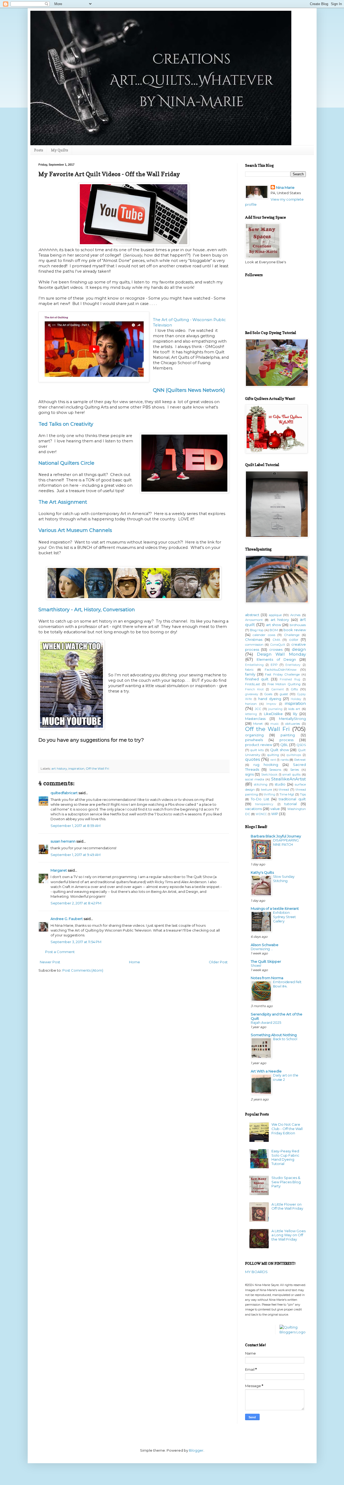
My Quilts (59, 150)
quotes (252, 759)
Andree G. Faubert (67, 918)
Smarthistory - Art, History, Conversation (86, 610)
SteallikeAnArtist (288, 778)
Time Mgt (287, 794)
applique (275, 615)
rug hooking (265, 764)
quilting (273, 755)
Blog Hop (256, 630)
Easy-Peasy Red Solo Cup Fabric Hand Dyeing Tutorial (285, 1157)
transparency (264, 804)
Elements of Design (276, 659)
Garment (277, 689)
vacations (253, 809)
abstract (252, 615)
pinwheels (254, 740)
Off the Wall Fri (97, 768)
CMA (276, 640)
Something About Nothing (274, 1035)
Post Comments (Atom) (82, 970)
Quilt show (279, 750)
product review (258, 744)
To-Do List (260, 799)
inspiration (76, 768)
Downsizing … (262, 949)
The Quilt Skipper (266, 961)
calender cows (264, 635)
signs (249, 774)
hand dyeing (269, 699)
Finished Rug (290, 679)
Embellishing (254, 665)
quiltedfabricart (64, 793)
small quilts (291, 774)
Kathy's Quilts (262, 872)
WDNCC (261, 814)
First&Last (252, 684)
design (299, 649)
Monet (258, 724)
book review (295, 630)
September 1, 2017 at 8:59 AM (76, 825)
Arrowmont (254, 620)
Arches (295, 615)
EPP (274, 665)
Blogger (196, 1450)
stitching (260, 784)
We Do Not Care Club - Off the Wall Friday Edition (287, 1128)
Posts (38, 150)
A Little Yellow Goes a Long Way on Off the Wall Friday (288, 1235)
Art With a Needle (266, 1071)
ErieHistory (292, 665)
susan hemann (63, 841)
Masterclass (255, 718)
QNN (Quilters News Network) (189, 390)
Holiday (296, 699)
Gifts (294, 689)
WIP (274, 814)
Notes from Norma (267, 978)
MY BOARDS (256, 1272)
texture (266, 789)
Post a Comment (60, 952)
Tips (303, 794)
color (293, 639)
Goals (268, 694)
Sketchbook (269, 774)
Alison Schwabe (264, 945)
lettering (251, 714)
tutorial (290, 804)
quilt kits (257, 750)
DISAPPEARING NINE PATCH (286, 842)
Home (134, 962)
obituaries (292, 724)
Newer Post (50, 962)
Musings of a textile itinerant (275, 908)
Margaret (59, 870)
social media (254, 779)
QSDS (301, 745)
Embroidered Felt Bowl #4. (287, 984)
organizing (254, 735)
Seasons (275, 770)
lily (295, 714)
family (250, 674)
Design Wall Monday (281, 654)
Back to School (285, 1039)
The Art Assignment (62, 502)
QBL (284, 744)
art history (59, 768)
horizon (251, 704)
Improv (271, 704)
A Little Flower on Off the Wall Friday (287, 1206)
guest (284, 694)
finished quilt (257, 679)
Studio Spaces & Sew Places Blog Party (286, 1181)
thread (284, 789)
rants (285, 760)
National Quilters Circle (66, 463)
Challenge (291, 635)
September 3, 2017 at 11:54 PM (76, 942)
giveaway (251, 694)
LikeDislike (273, 714)
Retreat (300, 760)
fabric (249, 670)
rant (273, 760)
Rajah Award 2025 (266, 1023)
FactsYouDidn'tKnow (280, 670)
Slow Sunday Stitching (284, 879)
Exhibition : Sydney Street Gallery (284, 917)
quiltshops (293, 755)
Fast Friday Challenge (282, 674)
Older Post (218, 962)
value (275, 809)
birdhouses (298, 625)
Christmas (253, 639)
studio (280, 784)
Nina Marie (285, 187)
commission (254, 644)
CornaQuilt (277, 644)
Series (294, 770)
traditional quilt (292, 799)
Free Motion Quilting (283, 684)
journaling (275, 709)
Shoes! (256, 966)
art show (273, 625)
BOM (274, 630)
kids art (294, 709)
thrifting (269, 794)
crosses (275, 649)
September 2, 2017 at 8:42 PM (76, 903)
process (286, 740)
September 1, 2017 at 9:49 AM (76, 854)
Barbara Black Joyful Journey (276, 836)
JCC (258, 709)
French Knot (254, 689)
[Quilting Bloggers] (293, 1332)
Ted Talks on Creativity (65, 424)
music (274, 724)
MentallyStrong (292, 718)
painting (288, 735)
